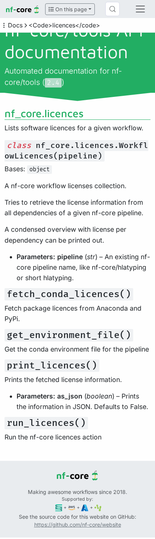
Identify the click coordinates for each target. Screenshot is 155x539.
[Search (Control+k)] (112, 9)
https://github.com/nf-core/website (77, 524)
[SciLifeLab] (98, 507)
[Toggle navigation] (140, 9)
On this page (70, 9)
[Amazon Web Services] (71, 507)
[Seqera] (58, 507)
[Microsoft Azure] (84, 507)
